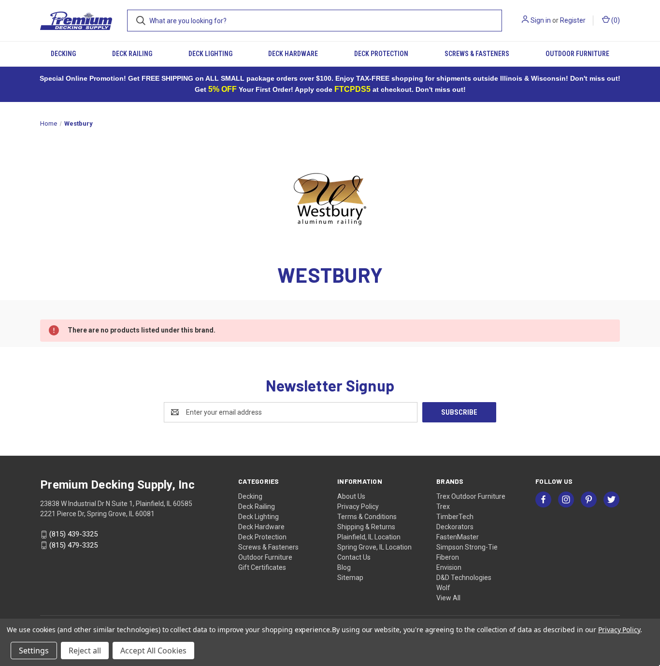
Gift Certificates (262, 567)
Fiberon (447, 557)
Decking (63, 54)
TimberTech (454, 517)
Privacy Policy (358, 506)
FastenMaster (457, 537)
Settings (34, 650)
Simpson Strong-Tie (467, 547)
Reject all (85, 650)
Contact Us (354, 557)
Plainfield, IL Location (369, 537)
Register (573, 20)
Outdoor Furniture (577, 54)
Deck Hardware (293, 54)
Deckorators (454, 527)
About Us (351, 496)
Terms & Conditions (367, 517)
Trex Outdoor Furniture (470, 496)
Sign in (541, 20)
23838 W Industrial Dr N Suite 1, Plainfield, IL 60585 (116, 503)
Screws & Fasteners (477, 54)
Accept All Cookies (153, 650)
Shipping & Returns (366, 527)
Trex (443, 506)
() (615, 20)
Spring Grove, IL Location (374, 547)
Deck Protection (381, 54)
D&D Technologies (463, 577)
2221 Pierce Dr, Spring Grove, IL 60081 (97, 514)
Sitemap (350, 577)
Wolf (443, 588)
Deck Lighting (210, 54)
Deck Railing (132, 54)
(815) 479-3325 (73, 545)
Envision (448, 567)
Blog (344, 567)
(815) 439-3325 (73, 534)
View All (448, 598)
